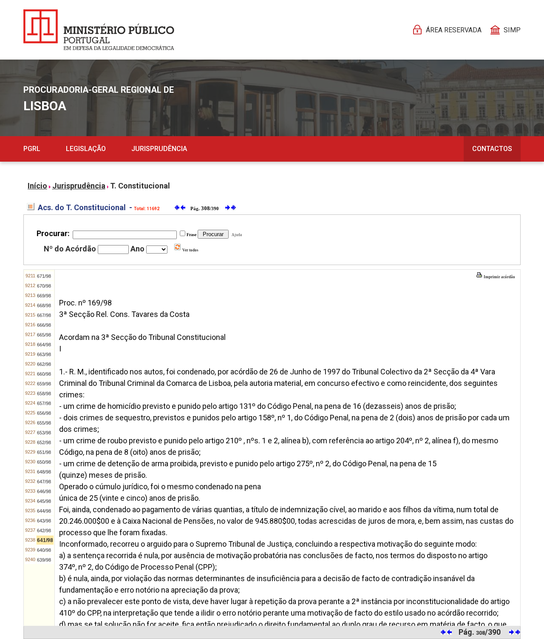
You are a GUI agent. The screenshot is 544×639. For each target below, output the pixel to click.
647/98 (44, 481)
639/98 (44, 559)
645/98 (44, 501)
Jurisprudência (159, 149)
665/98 (44, 334)
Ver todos (189, 250)
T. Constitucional (140, 185)
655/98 (44, 422)
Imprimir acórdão (499, 277)
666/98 (44, 325)
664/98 (44, 344)
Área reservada (454, 30)
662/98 (44, 364)
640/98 (44, 550)
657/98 (44, 403)
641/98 (45, 540)
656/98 (44, 413)
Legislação (86, 149)
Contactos (492, 149)
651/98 (44, 452)
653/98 (44, 432)
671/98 (44, 276)
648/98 (44, 471)
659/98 (44, 383)
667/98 (44, 315)
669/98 (44, 295)
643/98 (44, 520)
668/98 (44, 305)
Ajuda (236, 235)
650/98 (44, 462)
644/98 (44, 510)
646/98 (44, 491)
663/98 (44, 354)
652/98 (44, 442)
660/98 (44, 374)
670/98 (44, 285)
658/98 (44, 393)
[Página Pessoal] (98, 29)
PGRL (31, 149)
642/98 (44, 530)
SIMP (512, 30)
